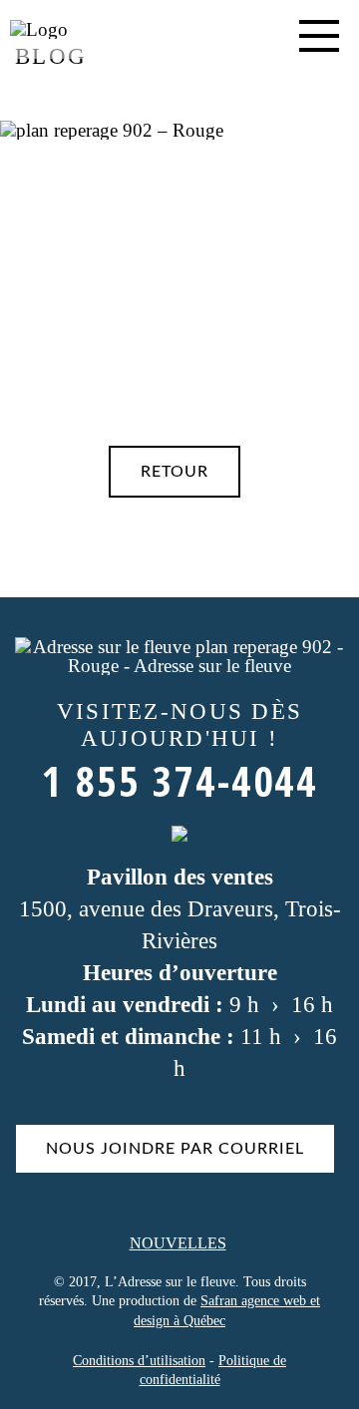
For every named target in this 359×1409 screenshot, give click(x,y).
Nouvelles (178, 1242)
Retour (174, 472)
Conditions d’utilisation (139, 1360)
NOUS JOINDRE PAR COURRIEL (175, 1149)
